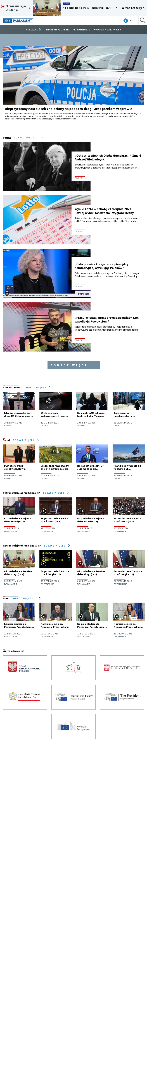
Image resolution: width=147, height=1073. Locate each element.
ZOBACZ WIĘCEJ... (24, 598)
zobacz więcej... (27, 137)
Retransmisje (81, 29)
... (132, 19)
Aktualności (34, 29)
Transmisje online (57, 29)
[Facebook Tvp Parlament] (128, 21)
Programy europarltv (107, 29)
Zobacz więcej (35, 387)
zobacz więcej (135, 8)
